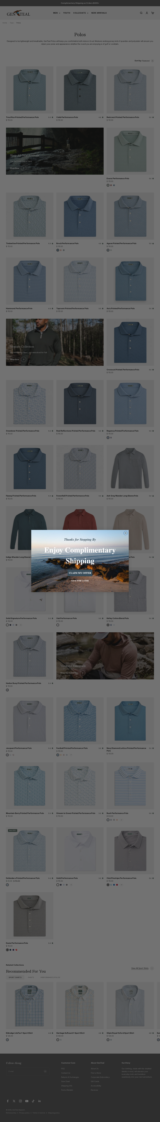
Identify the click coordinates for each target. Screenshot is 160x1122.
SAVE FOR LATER (80, 580)
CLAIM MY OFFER (80, 573)
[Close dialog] (125, 533)
